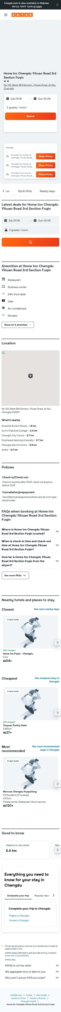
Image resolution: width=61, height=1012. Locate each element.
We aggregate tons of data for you (25, 971)
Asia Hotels (41, 995)
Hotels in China (18, 998)
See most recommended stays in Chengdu (45, 748)
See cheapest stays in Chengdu (47, 680)
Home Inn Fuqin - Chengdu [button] (18, 653)
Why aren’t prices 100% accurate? (25, 977)
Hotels (29, 995)
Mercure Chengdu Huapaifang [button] (20, 791)
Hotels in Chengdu (19, 920)
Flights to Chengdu (19, 915)
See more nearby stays (46, 609)
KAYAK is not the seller (18, 965)
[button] (57, 4)
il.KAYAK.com (16, 995)
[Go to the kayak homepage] (22, 15)
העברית (37, 6)
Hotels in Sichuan (38, 998)
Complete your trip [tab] (18, 895)
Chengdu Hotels (28, 1001)
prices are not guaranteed (17, 955)
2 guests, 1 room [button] (17, 107)
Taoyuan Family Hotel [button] (15, 725)
